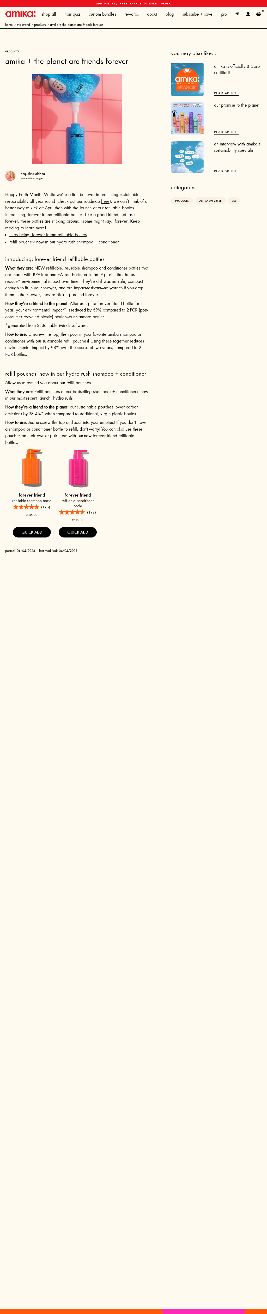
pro (224, 14)
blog (170, 14)
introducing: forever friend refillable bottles (48, 234)
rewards (131, 14)
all (234, 201)
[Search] (238, 14)
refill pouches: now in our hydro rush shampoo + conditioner (64, 242)
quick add (31, 532)
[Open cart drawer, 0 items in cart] (259, 14)
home (9, 25)
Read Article (226, 93)
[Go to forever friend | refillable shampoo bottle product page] (31, 468)
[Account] (248, 14)
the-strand (23, 25)
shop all (49, 14)
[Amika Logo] (20, 14)
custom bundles (102, 14)
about (152, 14)
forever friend (32, 495)
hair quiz (72, 14)
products (40, 25)
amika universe (210, 201)
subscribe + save (197, 14)
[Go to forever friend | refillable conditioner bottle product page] (77, 468)
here (105, 201)
